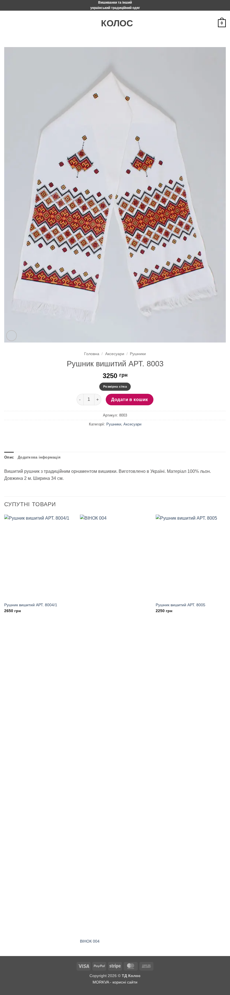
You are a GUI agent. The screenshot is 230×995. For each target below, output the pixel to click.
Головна (91, 354)
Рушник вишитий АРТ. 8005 (180, 605)
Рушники (138, 354)
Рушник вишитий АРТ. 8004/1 (30, 605)
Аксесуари (114, 354)
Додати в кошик (129, 399)
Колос (115, 23)
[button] (7, 23)
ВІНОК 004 (90, 941)
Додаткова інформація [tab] (39, 457)
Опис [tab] (9, 457)
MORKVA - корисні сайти (115, 982)
